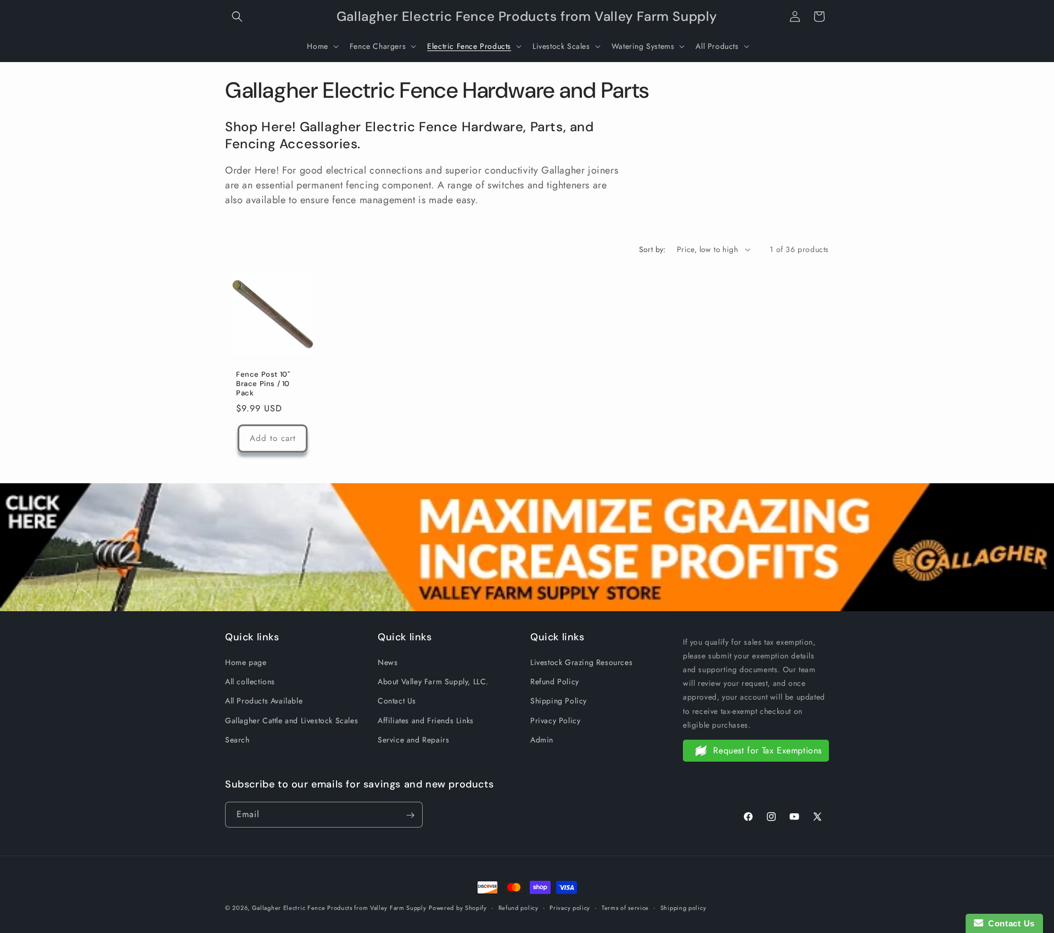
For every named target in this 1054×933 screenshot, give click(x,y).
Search (237, 739)
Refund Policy (554, 681)
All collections (250, 681)
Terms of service (625, 907)
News (387, 662)
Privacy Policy (555, 720)
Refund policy (518, 907)
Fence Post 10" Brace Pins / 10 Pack (263, 384)
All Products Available (263, 701)
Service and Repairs (413, 739)
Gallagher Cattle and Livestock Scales (291, 720)
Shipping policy (683, 907)
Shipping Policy (558, 701)
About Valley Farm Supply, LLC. (433, 681)
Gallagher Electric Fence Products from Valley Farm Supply (339, 907)
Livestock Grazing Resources (581, 662)
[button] (237, 16)
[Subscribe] (410, 815)
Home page (245, 662)
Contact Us (397, 701)
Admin (541, 739)
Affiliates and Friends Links (426, 720)
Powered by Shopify (458, 907)
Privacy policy (570, 907)
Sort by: (652, 249)
